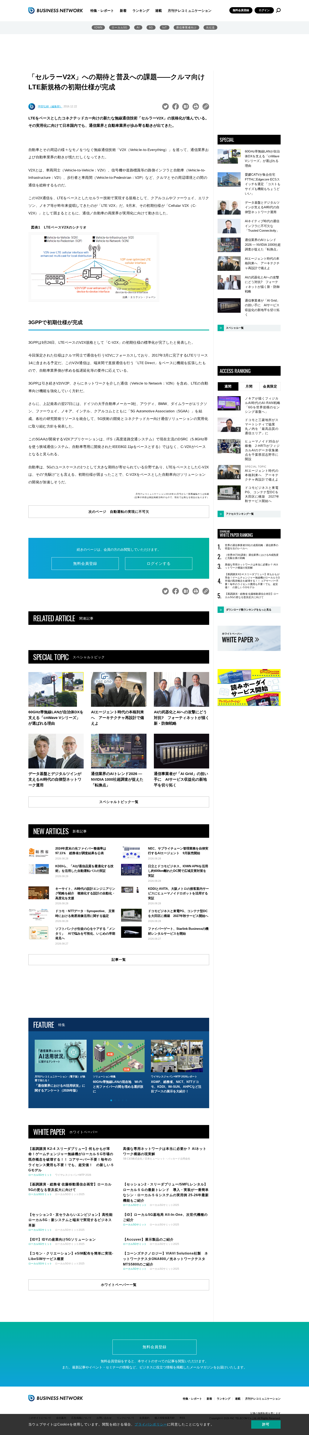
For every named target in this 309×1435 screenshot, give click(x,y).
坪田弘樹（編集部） (50, 106)
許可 (265, 1424)
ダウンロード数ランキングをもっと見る (248, 609)
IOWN (98, 27)
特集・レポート (102, 10)
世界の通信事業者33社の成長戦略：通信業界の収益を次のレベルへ (251, 547)
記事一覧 (119, 959)
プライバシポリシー (151, 1424)
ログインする (159, 563)
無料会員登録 (241, 10)
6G (151, 27)
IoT (164, 27)
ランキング (140, 10)
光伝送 (210, 27)
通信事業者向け (186, 27)
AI (138, 27)
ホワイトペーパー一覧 (119, 1285)
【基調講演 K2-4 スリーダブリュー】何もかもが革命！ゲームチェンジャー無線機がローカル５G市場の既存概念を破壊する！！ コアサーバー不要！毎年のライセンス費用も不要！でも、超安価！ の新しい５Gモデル (252, 581)
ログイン (264, 10)
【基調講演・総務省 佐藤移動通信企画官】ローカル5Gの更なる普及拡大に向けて (252, 595)
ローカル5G (119, 27)
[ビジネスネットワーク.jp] (55, 10)
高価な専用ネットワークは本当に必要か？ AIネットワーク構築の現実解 (251, 566)
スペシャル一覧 (235, 327)
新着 (123, 10)
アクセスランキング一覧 (240, 513)
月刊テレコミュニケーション (189, 10)
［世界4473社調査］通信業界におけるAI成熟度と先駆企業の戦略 (252, 556)
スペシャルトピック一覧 (119, 802)
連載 (158, 10)
